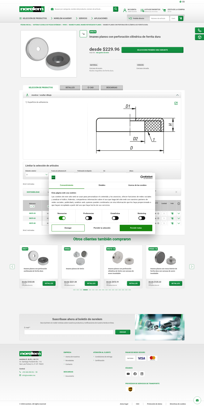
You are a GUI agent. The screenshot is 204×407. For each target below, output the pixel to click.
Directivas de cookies (178, 404)
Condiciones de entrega (103, 357)
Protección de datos (154, 404)
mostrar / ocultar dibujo (41, 95)
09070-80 (32, 223)
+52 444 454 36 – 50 (29, 372)
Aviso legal (124, 404)
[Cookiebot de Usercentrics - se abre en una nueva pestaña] (142, 177)
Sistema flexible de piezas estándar (47, 25)
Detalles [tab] (102, 185)
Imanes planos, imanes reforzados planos (85, 25)
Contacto (69, 364)
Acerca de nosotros (73, 357)
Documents (70, 376)
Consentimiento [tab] (66, 185)
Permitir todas (136, 228)
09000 (65, 25)
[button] (12, 266)
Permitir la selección (102, 228)
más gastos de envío (102, 52)
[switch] (88, 218)
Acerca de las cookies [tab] (137, 185)
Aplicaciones (100, 18)
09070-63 (32, 218)
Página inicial (26, 24)
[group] (38, 266)
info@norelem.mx (28, 375)
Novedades (70, 360)
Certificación (99, 360)
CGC (137, 404)
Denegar (68, 228)
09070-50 (32, 213)
